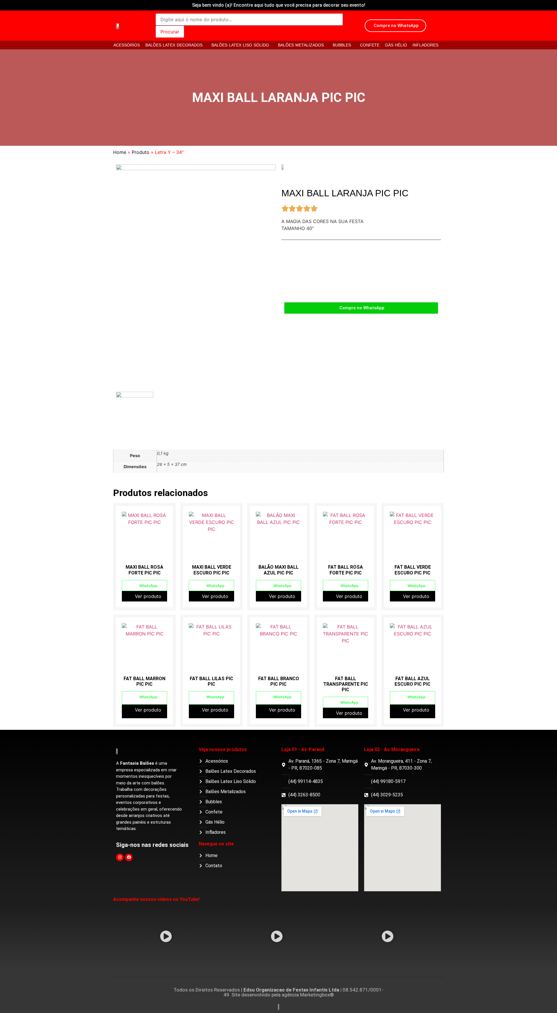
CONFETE (369, 45)
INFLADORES (425, 45)
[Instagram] (120, 857)
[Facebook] (129, 857)
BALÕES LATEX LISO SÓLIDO (240, 45)
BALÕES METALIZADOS (301, 45)
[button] (166, 937)
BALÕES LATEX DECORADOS (173, 45)
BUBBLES (342, 45)
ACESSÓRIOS (126, 45)
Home (119, 152)
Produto (140, 152)
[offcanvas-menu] (439, 26)
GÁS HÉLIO (396, 45)
